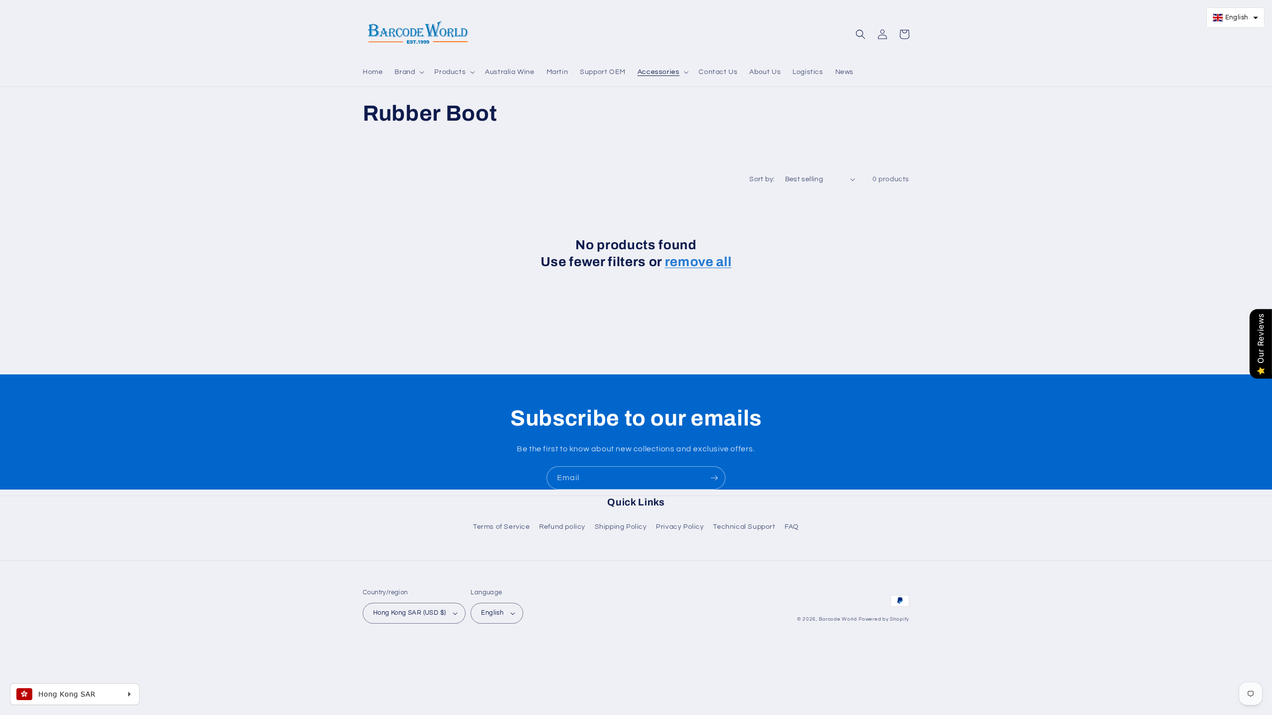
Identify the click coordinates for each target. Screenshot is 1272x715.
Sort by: (762, 179)
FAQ (792, 526)
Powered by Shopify (884, 619)
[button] (408, 72)
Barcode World (838, 619)
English (492, 612)
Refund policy (562, 526)
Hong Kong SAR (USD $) (409, 612)
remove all (698, 262)
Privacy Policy (680, 526)
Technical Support (744, 526)
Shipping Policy (621, 526)
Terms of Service (501, 526)
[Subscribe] (714, 478)
